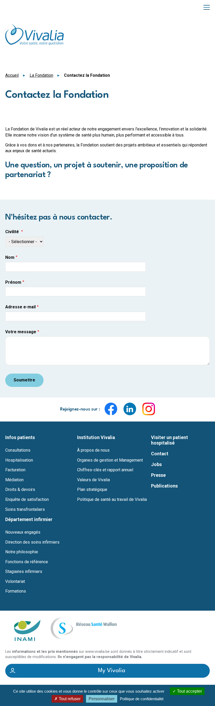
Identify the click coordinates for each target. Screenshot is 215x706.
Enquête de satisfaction (27, 499)
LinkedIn (129, 409)
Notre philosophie (21, 552)
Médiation (14, 480)
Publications (164, 486)
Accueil (12, 75)
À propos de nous (93, 450)
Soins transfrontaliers (25, 509)
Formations (15, 591)
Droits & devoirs (20, 489)
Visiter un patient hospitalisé (169, 440)
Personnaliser (102, 699)
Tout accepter (189, 691)
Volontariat (15, 581)
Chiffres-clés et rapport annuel (105, 470)
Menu (206, 7)
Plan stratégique (92, 489)
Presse (158, 475)
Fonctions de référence (26, 562)
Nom (9, 257)
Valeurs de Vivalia (93, 480)
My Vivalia (111, 671)
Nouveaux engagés (22, 532)
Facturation (15, 470)
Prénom (13, 282)
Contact (159, 453)
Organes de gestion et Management (110, 460)
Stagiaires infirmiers (23, 571)
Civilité (12, 231)
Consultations (17, 450)
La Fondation (41, 75)
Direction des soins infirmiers (32, 542)
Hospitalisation (19, 460)
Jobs (156, 464)
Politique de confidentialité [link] (142, 699)
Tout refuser (69, 699)
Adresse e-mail (20, 307)
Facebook (111, 409)
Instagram (148, 409)
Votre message (20, 332)
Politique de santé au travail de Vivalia (112, 499)
